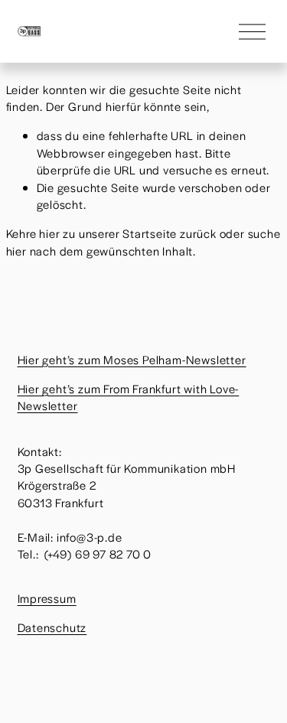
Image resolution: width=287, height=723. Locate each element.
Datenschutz (52, 627)
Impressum (47, 598)
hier (49, 233)
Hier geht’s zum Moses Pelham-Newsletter (132, 359)
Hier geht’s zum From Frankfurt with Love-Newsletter (129, 396)
